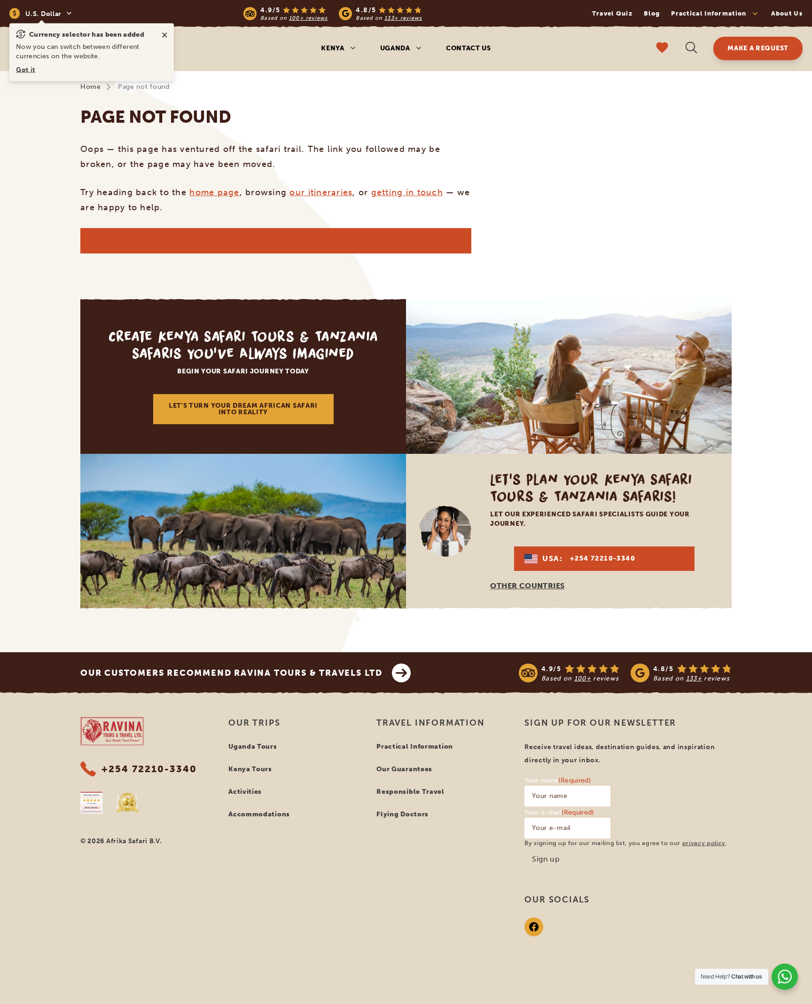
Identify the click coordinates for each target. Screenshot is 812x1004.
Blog (652, 13)
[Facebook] (533, 926)
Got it (25, 70)
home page (214, 192)
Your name (557, 780)
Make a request (758, 48)
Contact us (468, 48)
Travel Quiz (612, 13)
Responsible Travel (410, 792)
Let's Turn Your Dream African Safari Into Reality (243, 409)
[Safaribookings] (91, 802)
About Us (787, 13)
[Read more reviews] (332, 13)
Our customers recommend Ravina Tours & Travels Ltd (231, 673)
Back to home (276, 241)
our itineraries (320, 192)
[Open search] (691, 48)
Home (90, 87)
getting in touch (407, 192)
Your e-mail (558, 812)
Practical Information (414, 747)
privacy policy (704, 842)
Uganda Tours (252, 747)
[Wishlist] (662, 48)
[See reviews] (625, 673)
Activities (245, 792)
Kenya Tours (250, 769)
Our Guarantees (404, 769)
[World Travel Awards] (127, 802)
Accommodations (259, 814)
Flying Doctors (402, 814)
